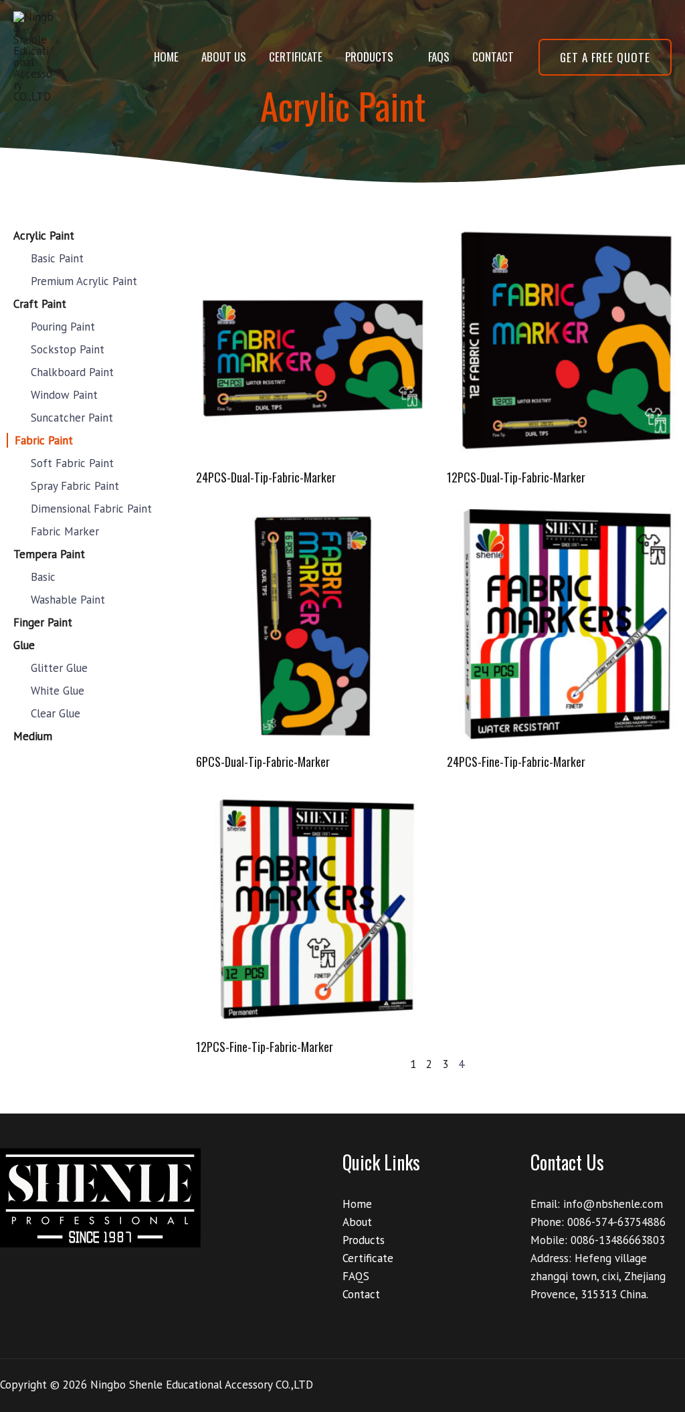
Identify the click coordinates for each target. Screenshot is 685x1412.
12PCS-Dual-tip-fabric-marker (516, 477)
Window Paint (64, 394)
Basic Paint (57, 258)
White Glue (57, 690)
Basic (43, 576)
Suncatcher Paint (72, 417)
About (357, 1222)
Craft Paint (39, 303)
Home (166, 56)
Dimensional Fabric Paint (91, 508)
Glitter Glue (59, 667)
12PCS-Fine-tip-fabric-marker (264, 1046)
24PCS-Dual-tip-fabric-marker (266, 477)
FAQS (439, 56)
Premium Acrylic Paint (84, 281)
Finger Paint (42, 622)
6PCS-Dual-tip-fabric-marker (263, 761)
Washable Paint (68, 599)
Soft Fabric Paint (72, 463)
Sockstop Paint (67, 349)
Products (369, 56)
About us (223, 56)
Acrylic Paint (43, 235)
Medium (32, 736)
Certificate (295, 56)
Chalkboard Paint (72, 372)
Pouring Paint (63, 326)
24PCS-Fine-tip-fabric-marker (516, 761)
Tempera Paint (49, 554)
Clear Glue (55, 713)
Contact (493, 56)
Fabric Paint (44, 440)
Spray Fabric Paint (75, 485)
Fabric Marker (65, 531)
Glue (24, 645)
